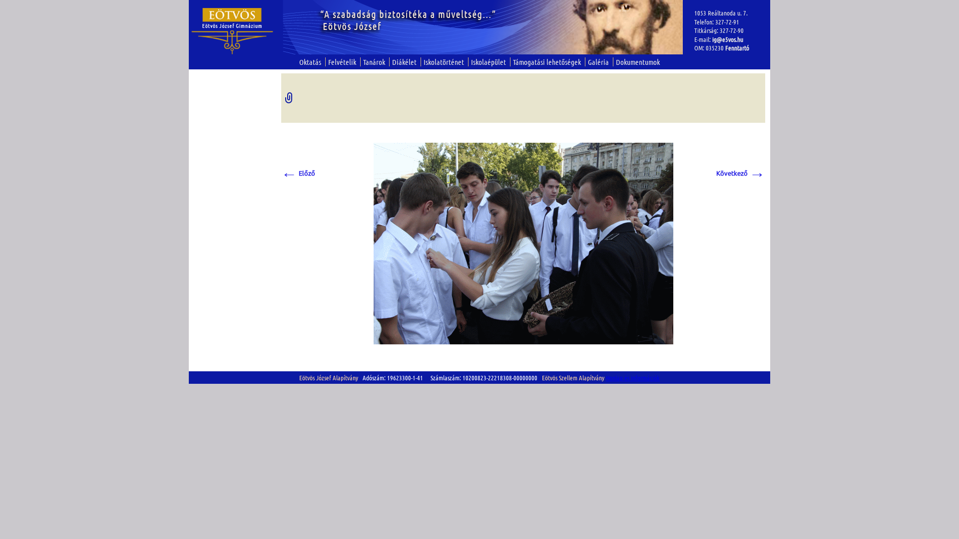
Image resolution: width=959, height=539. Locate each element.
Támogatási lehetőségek (547, 61)
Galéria (598, 61)
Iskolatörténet (444, 61)
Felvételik (342, 61)
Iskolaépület (488, 61)
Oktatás (310, 61)
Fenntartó (737, 47)
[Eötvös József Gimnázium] (232, 31)
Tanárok (374, 61)
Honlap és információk (633, 377)
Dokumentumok (638, 61)
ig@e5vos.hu (727, 39)
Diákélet (404, 61)
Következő (740, 173)
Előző (298, 173)
